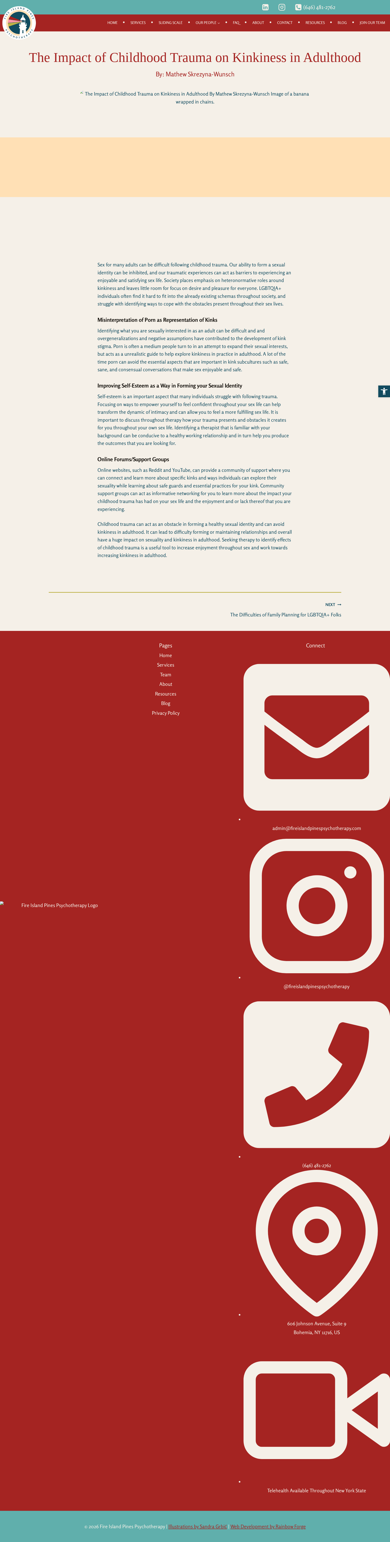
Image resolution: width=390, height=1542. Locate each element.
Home (112, 22)
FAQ (236, 22)
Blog (342, 22)
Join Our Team (372, 22)
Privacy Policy (166, 713)
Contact (284, 22)
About (258, 22)
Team (165, 674)
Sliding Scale (171, 22)
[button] (384, 391)
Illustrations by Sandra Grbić (197, 1526)
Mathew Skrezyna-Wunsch (200, 74)
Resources (315, 22)
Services (138, 22)
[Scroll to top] (383, 1531)
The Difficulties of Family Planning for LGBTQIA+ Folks (285, 609)
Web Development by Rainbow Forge (268, 1526)
